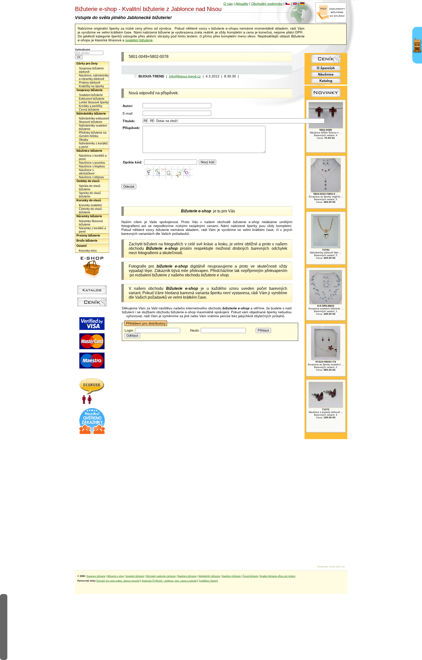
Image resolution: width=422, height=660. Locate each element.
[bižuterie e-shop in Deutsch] (302, 4)
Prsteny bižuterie (88, 235)
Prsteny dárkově (89, 82)
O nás (228, 4)
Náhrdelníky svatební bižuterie (93, 127)
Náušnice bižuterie (89, 150)
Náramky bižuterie (89, 216)
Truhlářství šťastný (208, 581)
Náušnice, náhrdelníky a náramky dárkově (94, 77)
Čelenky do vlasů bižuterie (90, 210)
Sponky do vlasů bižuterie (90, 194)
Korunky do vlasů (88, 200)
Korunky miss (88, 250)
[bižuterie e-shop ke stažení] (330, 21)
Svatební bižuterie (91, 95)
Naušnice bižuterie (187, 576)
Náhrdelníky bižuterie (91, 113)
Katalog (325, 81)
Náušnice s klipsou (91, 177)
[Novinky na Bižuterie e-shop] (326, 97)
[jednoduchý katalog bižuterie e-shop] (92, 293)
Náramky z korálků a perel (92, 230)
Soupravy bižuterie (89, 90)
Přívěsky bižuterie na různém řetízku (92, 134)
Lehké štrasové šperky (94, 102)
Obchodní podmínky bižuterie (161, 576)
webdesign (322, 566)
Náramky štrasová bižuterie (91, 222)
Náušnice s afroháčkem (87, 171)
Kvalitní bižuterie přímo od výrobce (277, 576)
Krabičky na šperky (91, 86)
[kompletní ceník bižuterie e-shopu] (92, 305)
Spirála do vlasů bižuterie (89, 187)
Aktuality (241, 4)
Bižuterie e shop (115, 576)
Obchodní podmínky (267, 4)
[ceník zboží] (326, 62)
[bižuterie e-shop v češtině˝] (287, 4)
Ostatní (81, 246)
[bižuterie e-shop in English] (295, 4)
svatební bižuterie (139, 40)
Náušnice (326, 74)
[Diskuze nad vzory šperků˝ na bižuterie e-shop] (92, 403)
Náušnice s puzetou (92, 162)
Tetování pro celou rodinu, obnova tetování (118, 581)
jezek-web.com (337, 566)
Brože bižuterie (86, 240)
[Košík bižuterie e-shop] (92, 277)
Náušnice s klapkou (92, 166)
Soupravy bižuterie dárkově (91, 70)
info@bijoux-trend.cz (185, 76)
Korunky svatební (90, 205)
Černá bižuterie (89, 109)
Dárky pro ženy (87, 63)
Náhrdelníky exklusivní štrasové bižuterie (94, 120)
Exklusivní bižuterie (92, 98)
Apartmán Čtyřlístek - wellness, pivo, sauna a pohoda (169, 581)
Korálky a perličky (90, 106)
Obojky (83, 139)
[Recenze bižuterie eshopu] (92, 433)
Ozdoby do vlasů (87, 181)
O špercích (326, 68)
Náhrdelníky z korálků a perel (93, 145)
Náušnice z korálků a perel (93, 157)
